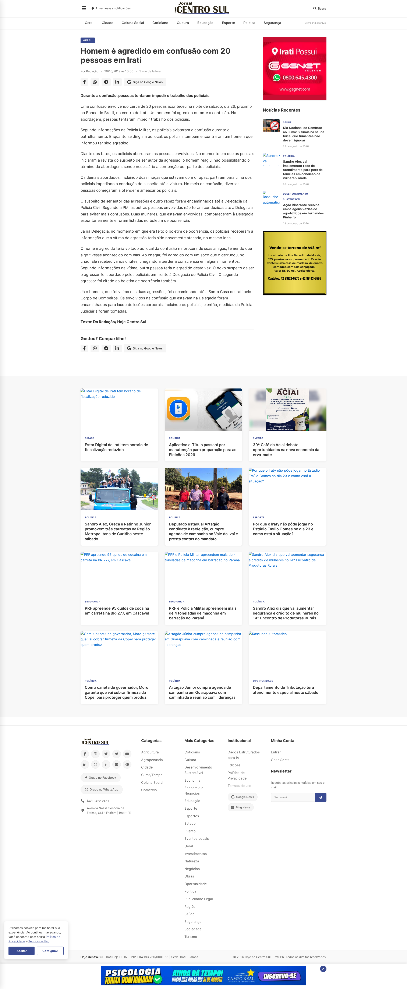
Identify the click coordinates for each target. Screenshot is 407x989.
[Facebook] (85, 754)
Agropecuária (152, 760)
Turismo (190, 937)
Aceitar (22, 951)
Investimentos (195, 854)
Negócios (192, 869)
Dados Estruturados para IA (244, 755)
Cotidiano (160, 23)
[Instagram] (95, 754)
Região (189, 906)
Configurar (50, 951)
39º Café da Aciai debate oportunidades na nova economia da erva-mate (286, 450)
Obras (189, 876)
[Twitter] (106, 754)
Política (249, 23)
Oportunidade (195, 884)
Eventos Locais (196, 838)
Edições (234, 765)
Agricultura (150, 752)
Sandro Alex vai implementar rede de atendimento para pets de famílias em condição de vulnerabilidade (303, 169)
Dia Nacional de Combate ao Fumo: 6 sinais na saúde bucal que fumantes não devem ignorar (303, 134)
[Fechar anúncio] (323, 969)
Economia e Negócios (193, 790)
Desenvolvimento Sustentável (198, 770)
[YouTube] (127, 754)
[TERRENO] (294, 294)
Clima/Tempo (152, 775)
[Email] (116, 764)
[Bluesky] (116, 754)
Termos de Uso (38, 941)
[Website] (127, 764)
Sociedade (192, 929)
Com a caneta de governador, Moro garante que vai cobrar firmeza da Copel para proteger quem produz (116, 692)
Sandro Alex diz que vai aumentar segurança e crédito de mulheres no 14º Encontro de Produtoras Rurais (286, 613)
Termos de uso (239, 786)
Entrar (276, 752)
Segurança (272, 23)
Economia (192, 780)
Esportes (191, 816)
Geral (89, 23)
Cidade (107, 23)
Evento (190, 831)
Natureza (191, 861)
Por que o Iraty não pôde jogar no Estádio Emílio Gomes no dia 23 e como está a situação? (283, 529)
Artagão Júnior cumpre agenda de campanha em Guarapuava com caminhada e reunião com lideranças (202, 692)
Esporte (228, 23)
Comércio (149, 790)
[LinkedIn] (85, 764)
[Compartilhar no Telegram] (106, 82)
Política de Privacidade (237, 775)
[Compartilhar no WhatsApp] (95, 82)
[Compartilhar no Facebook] (84, 82)
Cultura (183, 23)
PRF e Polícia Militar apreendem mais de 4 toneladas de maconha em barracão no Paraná (203, 613)
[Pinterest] (106, 764)
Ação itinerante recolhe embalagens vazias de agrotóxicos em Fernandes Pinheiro (303, 211)
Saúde (189, 914)
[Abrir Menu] (84, 8)
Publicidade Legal (198, 899)
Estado (190, 823)
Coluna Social (133, 23)
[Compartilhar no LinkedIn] (117, 82)
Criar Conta (280, 760)
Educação (205, 23)
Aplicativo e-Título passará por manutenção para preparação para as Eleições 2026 (202, 450)
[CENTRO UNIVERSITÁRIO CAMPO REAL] (203, 984)
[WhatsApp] (95, 764)
